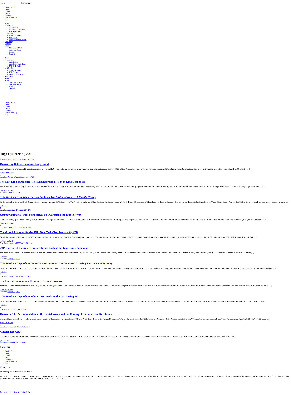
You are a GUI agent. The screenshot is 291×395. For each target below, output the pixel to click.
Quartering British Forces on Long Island (24, 164)
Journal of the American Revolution (13, 392)
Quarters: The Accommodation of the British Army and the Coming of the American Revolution (56, 314)
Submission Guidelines (17, 29)
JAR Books (9, 34)
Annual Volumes (15, 36)
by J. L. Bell (4, 340)
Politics (7, 11)
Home (7, 23)
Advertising (9, 42)
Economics (9, 15)
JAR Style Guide (15, 31)
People (7, 9)
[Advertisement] (145, 133)
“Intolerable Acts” (10, 331)
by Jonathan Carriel (7, 241)
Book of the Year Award (17, 40)
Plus (6, 19)
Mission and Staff (15, 48)
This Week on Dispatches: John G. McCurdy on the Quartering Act (39, 296)
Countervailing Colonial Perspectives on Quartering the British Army (40, 214)
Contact (12, 54)
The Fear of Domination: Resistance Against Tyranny (31, 280)
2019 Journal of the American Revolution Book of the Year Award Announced (45, 247)
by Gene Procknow (7, 223)
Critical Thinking (11, 17)
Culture (7, 13)
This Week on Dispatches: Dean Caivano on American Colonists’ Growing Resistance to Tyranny (56, 263)
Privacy (12, 52)
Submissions (9, 25)
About (7, 46)
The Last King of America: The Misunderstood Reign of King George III (42, 181)
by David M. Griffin (7, 173)
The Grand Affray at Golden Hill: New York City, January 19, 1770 (39, 232)
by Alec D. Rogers (6, 190)
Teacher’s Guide (15, 50)
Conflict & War (10, 7)
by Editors (3, 206)
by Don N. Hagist (6, 323)
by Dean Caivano (6, 290)
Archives (8, 44)
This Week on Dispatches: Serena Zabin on (48, 197)
